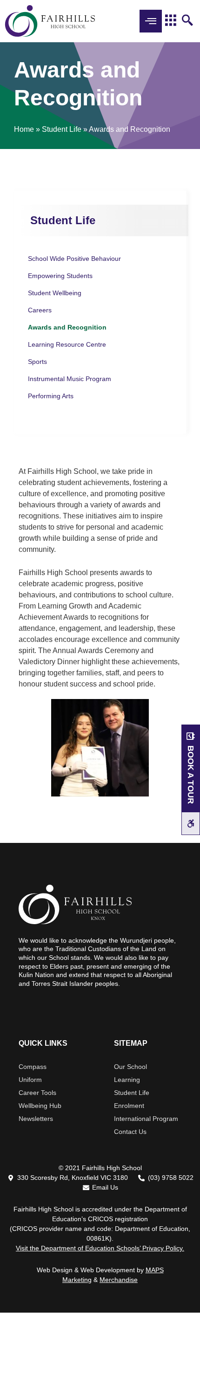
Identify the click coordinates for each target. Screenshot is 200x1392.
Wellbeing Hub (40, 1105)
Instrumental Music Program (69, 378)
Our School (130, 1066)
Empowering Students (60, 275)
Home (24, 129)
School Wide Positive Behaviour (74, 258)
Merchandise (119, 1279)
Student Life (61, 129)
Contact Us (130, 1131)
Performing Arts (50, 396)
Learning (127, 1079)
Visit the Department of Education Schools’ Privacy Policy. (100, 1248)
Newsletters (36, 1118)
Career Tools (37, 1092)
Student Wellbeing (54, 293)
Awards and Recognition (67, 327)
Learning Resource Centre (67, 344)
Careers (40, 310)
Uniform (30, 1079)
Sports (37, 361)
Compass (33, 1066)
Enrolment (129, 1105)
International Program (146, 1118)
